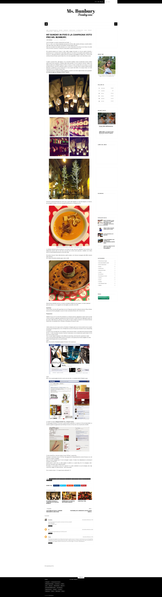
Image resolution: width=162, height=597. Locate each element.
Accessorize (57, 583)
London (100, 272)
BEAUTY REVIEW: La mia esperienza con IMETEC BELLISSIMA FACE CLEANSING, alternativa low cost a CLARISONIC (106, 222)
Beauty (100, 266)
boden (63, 591)
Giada (49, 537)
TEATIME (100, 281)
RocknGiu (50, 519)
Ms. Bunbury (101, 274)
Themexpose (51, 595)
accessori (60, 589)
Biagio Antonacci (48, 589)
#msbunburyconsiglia (103, 261)
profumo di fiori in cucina (86, 478)
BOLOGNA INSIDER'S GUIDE (104, 262)
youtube (107, 101)
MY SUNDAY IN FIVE (79, 30)
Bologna (60, 30)
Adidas (62, 583)
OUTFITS (100, 277)
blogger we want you (53, 30)
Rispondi (50, 525)
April (46, 585)
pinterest (107, 98)
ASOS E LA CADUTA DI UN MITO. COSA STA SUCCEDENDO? (109, 247)
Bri (48, 529)
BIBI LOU (62, 585)
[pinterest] (100, 2)
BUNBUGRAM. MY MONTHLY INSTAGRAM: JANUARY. (68, 501)
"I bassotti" (47, 581)
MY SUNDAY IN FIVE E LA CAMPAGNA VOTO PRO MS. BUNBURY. (52, 502)
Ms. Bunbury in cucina (103, 276)
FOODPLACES (66, 30)
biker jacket (58, 591)
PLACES (85, 30)
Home (47, 30)
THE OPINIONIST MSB (103, 283)
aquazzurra (47, 591)
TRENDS (100, 285)
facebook (107, 90)
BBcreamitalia (56, 585)
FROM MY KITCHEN (102, 270)
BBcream (50, 585)
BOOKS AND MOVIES (102, 264)
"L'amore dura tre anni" (55, 581)
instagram (107, 88)
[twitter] (98, 2)
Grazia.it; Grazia (72, 30)
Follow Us (81, 577)
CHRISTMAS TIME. (82, 501)
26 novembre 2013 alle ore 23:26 (87, 529)
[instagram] (95, 2)
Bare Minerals (59, 587)
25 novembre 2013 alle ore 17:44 (87, 519)
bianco (53, 591)
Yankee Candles (57, 31)
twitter (107, 93)
